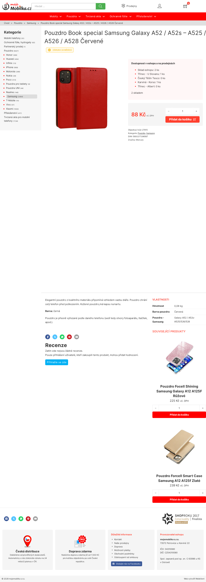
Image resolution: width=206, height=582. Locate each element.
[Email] (76, 336)
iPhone (9, 67)
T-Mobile (10, 100)
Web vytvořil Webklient (194, 578)
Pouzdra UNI (13, 88)
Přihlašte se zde (56, 362)
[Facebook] (47, 336)
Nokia (9, 75)
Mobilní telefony (12, 38)
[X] (54, 336)
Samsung (31, 23)
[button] (114, 58)
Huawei (10, 58)
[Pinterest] (69, 336)
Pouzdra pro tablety (16, 83)
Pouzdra (18, 23)
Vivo (8, 104)
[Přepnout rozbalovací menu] (60, 16)
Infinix (9, 63)
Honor (9, 54)
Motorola (10, 71)
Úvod (6, 23)
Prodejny (131, 6)
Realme (10, 92)
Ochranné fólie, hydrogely (17, 42)
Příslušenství (10, 113)
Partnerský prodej (13, 46)
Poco (8, 79)
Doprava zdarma (80, 551)
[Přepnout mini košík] (185, 6)
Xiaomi (9, 108)
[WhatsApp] (62, 336)
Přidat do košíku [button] (179, 414)
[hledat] (100, 6)
